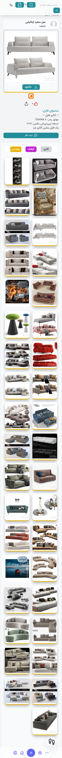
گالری (46, 149)
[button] (51, 742)
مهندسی (16, 149)
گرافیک (31, 149)
